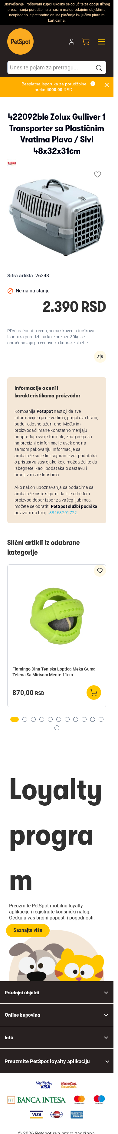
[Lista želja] (97, 174)
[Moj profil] (71, 41)
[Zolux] (11, 163)
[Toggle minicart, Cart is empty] (86, 42)
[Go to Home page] (20, 41)
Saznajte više (27, 930)
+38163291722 (62, 512)
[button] (99, 68)
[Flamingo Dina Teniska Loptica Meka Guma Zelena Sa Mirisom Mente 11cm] (56, 616)
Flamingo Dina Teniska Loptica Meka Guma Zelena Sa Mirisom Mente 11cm (54, 672)
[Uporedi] (100, 357)
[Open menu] (101, 41)
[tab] (14, 719)
